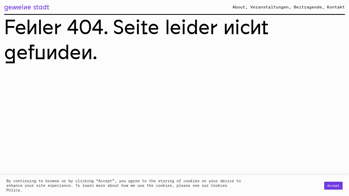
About (238, 6)
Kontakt (336, 6)
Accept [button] (333, 185)
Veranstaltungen (269, 6)
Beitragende (308, 6)
